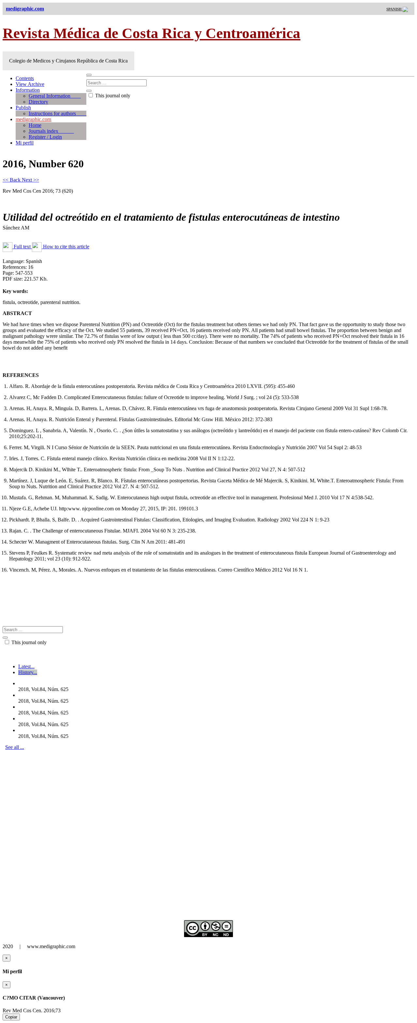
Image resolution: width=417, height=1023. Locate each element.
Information (28, 90)
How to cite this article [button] (65, 246)
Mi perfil (25, 142)
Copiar (11, 1017)
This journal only (112, 95)
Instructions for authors (57, 113)
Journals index (51, 131)
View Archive (30, 84)
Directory (38, 101)
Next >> (30, 180)
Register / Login (45, 137)
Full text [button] (22, 246)
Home (35, 125)
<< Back (12, 180)
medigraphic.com (33, 119)
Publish (23, 107)
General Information (55, 96)
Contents (25, 78)
